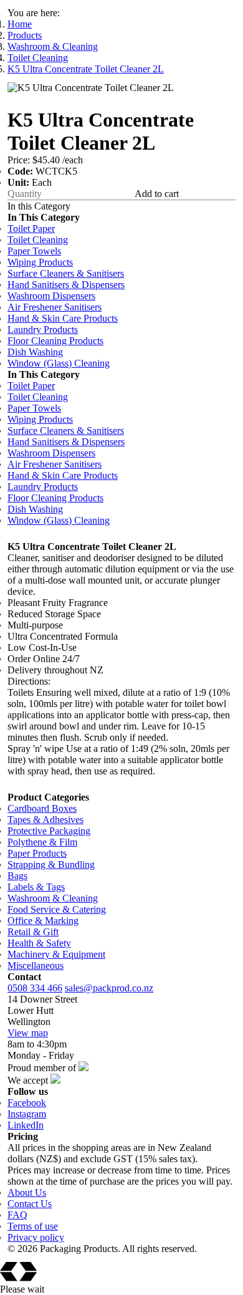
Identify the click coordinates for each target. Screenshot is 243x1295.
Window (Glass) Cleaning (58, 363)
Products (24, 35)
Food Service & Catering (56, 909)
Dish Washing (35, 352)
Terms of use (32, 1226)
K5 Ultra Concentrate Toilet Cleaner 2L (85, 69)
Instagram (26, 1114)
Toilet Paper (31, 228)
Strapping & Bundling (51, 864)
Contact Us (29, 1203)
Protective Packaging (48, 831)
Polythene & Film (42, 842)
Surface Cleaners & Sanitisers (65, 273)
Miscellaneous (35, 965)
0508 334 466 (34, 988)
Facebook (26, 1102)
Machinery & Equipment (56, 954)
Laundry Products (42, 329)
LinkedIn (25, 1125)
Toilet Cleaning (37, 57)
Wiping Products (40, 262)
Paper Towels (34, 251)
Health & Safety (39, 943)
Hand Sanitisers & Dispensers (66, 284)
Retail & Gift (33, 932)
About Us (26, 1192)
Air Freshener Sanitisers (54, 307)
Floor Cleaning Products (55, 340)
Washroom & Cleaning (52, 46)
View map (27, 1033)
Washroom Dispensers (51, 296)
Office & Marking (43, 920)
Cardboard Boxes (42, 808)
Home (19, 24)
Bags (17, 875)
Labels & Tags (36, 887)
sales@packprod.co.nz (109, 988)
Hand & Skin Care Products (62, 318)
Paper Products (37, 853)
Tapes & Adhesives (45, 819)
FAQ (17, 1215)
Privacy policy (35, 1237)
